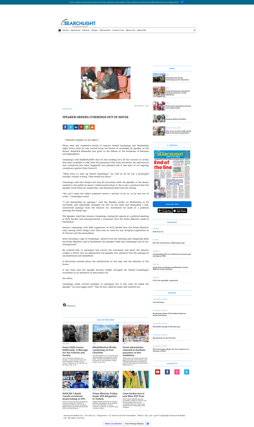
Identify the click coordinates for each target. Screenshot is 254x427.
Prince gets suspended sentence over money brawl (178, 107)
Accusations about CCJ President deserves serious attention (169, 314)
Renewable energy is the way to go (166, 327)
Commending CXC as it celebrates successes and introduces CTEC (172, 255)
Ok (182, 2)
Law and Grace (158, 302)
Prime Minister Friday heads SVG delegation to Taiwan (105, 396)
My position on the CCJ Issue (164, 338)
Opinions (75, 30)
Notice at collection (113, 424)
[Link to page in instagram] (176, 371)
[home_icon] (60, 30)
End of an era (158, 232)
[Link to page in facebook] (65, 127)
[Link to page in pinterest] (81, 127)
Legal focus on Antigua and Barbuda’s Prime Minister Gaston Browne (170, 268)
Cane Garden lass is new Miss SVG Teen (133, 395)
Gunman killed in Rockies (176, 119)
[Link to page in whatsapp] (86, 127)
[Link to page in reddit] (92, 127)
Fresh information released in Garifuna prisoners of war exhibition (134, 351)
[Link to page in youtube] (157, 371)
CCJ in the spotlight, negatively (165, 280)
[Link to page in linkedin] (75, 127)
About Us (130, 30)
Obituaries (105, 30)
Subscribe (141, 30)
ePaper (94, 30)
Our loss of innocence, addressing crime (169, 243)
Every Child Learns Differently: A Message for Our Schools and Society (75, 351)
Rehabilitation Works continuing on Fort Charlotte (104, 350)
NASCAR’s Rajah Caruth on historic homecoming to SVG (74, 396)
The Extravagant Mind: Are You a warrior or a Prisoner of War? (171, 350)
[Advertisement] (127, 48)
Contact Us (118, 30)
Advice (85, 30)
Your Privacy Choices (134, 424)
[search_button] (194, 30)
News (65, 30)
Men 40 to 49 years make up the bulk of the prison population (178, 132)
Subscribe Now (172, 204)
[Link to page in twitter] (70, 127)
